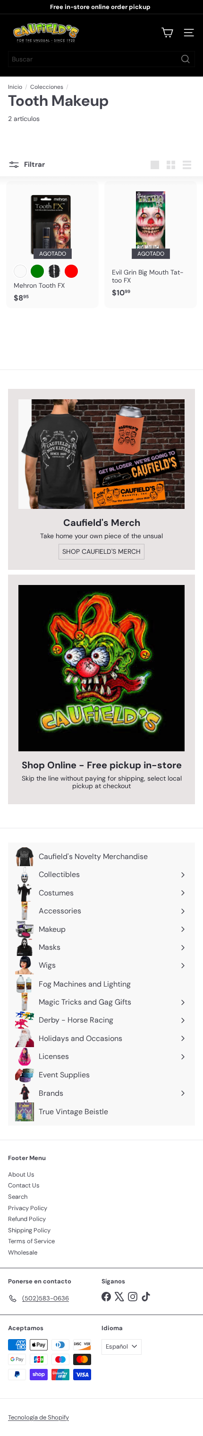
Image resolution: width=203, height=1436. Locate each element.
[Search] (185, 59)
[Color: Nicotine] (20, 271)
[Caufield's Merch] (101, 454)
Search (17, 1197)
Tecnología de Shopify (38, 1417)
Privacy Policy (27, 1208)
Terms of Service (31, 1241)
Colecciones (46, 87)
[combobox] (101, 59)
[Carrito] (167, 32)
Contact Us (24, 1185)
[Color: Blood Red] (71, 271)
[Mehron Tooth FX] (52, 244)
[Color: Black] (54, 271)
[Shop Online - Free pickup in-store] (101, 668)
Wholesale (22, 1252)
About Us (21, 1174)
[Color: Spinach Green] (37, 271)
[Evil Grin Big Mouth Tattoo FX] (150, 242)
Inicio (15, 87)
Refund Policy (27, 1219)
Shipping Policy (29, 1230)
